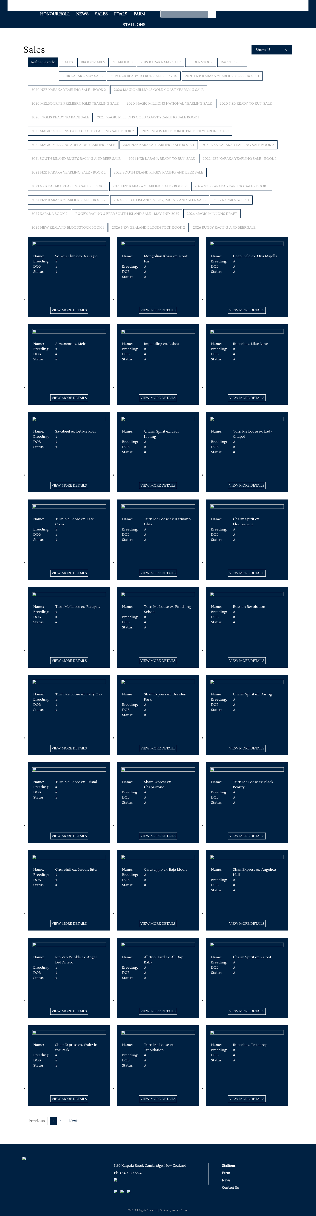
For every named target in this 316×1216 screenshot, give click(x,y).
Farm (139, 14)
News (82, 14)
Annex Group (180, 1210)
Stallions (134, 24)
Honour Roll (55, 14)
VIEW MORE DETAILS (69, 310)
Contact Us (230, 1188)
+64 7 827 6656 (130, 1173)
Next (73, 1120)
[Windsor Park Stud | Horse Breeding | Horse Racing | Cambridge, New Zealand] (22, 1153)
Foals (120, 14)
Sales (101, 14)
